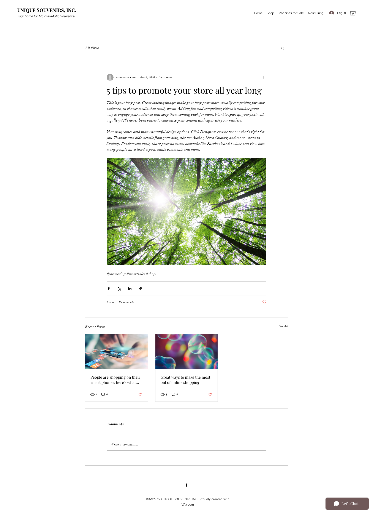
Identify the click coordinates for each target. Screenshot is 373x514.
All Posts (92, 47)
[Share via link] (140, 289)
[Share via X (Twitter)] (119, 289)
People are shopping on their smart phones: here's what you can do (115, 380)
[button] (353, 13)
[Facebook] (186, 485)
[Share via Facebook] (109, 289)
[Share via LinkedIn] (130, 289)
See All (283, 326)
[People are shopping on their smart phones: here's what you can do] (116, 351)
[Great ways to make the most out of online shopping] (186, 351)
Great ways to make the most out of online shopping (185, 380)
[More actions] (263, 77)
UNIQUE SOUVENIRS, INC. (46, 10)
